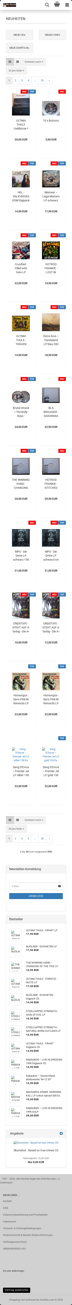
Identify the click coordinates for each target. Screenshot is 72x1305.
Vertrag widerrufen (16, 1290)
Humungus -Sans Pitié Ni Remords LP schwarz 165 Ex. (51, 699)
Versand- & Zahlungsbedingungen (22, 1228)
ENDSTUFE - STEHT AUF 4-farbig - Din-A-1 (21, 627)
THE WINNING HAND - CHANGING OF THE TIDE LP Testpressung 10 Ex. (21, 484)
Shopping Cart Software (22, 1299)
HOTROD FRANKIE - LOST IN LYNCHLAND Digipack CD (51, 268)
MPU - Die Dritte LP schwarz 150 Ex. (21, 556)
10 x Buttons (51, 120)
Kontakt (7, 1201)
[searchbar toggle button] (47, 5)
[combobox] (34, 62)
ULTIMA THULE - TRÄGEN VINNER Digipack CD (21, 340)
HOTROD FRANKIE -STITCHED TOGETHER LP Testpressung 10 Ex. (51, 484)
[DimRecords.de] (8, 5)
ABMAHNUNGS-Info (14, 1248)
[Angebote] (61, 1133)
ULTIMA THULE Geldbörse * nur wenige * (21, 125)
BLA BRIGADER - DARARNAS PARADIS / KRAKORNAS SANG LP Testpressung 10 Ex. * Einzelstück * (51, 412)
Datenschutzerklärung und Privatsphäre (25, 1214)
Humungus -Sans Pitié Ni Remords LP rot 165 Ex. (21, 699)
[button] (10, 62)
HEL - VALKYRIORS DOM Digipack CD (21, 196)
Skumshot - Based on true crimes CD (36, 1150)
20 (42, 80)
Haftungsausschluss (15, 1241)
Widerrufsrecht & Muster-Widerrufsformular (27, 1235)
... (35, 80)
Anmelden (36, 896)
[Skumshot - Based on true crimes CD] (36, 1143)
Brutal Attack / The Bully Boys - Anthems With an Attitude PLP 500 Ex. (21, 412)
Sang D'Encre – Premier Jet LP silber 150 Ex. (21, 771)
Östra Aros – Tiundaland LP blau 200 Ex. (51, 340)
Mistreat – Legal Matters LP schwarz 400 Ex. (51, 196)
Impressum (9, 1221)
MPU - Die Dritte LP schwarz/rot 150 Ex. (51, 556)
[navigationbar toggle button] (67, 5)
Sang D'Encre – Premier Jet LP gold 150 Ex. (51, 771)
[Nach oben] (61, 1299)
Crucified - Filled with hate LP (21, 268)
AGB (5, 1207)
